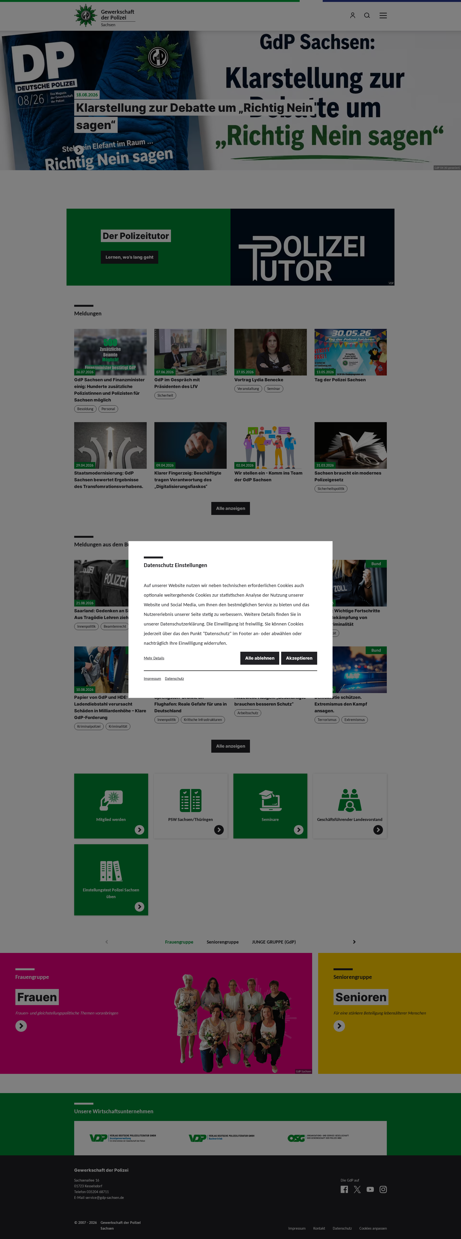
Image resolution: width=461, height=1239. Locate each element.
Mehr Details (154, 658)
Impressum (152, 678)
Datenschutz (174, 678)
